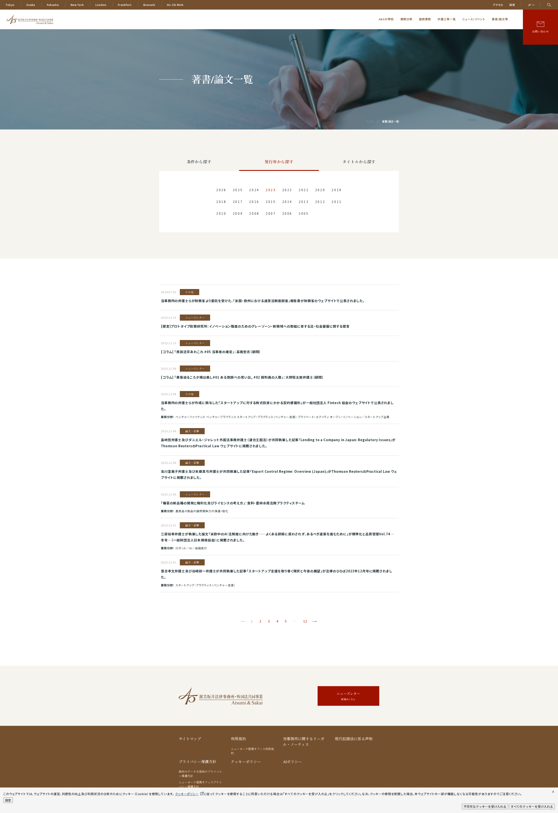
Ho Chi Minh (175, 5)
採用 (512, 5)
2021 (304, 189)
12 (305, 621)
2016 (254, 201)
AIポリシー (292, 761)
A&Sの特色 (386, 19)
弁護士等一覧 (446, 19)
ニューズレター (348, 696)
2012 (320, 201)
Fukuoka (53, 5)
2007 (271, 213)
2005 (304, 213)
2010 (221, 213)
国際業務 (425, 19)
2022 (287, 189)
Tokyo (10, 5)
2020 (320, 189)
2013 (304, 201)
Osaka (30, 5)
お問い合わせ (540, 31)
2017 (238, 201)
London (100, 5)
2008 (254, 213)
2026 (221, 189)
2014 (287, 201)
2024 (254, 189)
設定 (8, 800)
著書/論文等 (500, 19)
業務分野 (406, 19)
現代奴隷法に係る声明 (354, 738)
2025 (238, 189)
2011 (337, 201)
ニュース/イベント (473, 19)
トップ (370, 121)
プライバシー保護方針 (197, 761)
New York (77, 5)
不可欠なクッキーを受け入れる (485, 806)
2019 (337, 189)
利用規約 (238, 738)
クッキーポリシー (246, 761)
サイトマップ (190, 738)
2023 (271, 189)
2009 (238, 213)
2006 (287, 213)
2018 (221, 201)
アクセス (498, 5)
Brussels (149, 5)
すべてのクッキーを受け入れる (532, 806)
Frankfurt (125, 5)
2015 (271, 201)
